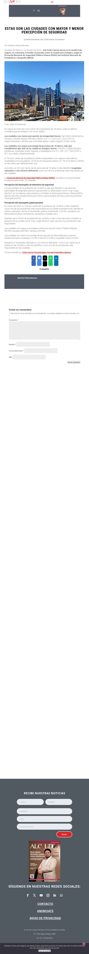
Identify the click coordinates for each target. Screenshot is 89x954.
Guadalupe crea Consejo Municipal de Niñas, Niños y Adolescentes (38, 500)
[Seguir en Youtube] (41, 895)
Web (10, 357)
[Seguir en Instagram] (48, 895)
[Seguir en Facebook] (28, 895)
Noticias (51, 39)
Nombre (12, 344)
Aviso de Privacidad (45, 918)
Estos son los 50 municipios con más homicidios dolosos (46, 252)
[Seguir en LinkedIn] (55, 895)
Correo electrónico (16, 351)
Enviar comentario (74, 362)
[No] (86, 949)
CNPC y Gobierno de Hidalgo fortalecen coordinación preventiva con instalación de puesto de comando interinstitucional (44, 436)
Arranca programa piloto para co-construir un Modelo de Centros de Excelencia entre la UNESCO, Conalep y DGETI (43, 755)
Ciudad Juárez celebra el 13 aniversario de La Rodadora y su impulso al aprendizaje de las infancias (39, 563)
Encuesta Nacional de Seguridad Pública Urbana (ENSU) (31, 178)
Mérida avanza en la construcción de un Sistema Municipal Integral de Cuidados (43, 691)
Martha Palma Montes (33, 39)
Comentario (13, 320)
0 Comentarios (60, 39)
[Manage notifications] (84, 944)
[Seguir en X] (34, 895)
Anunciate (45, 911)
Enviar (64, 834)
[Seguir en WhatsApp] (61, 895)
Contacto (45, 903)
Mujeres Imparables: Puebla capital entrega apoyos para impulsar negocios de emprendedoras (42, 628)
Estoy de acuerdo (45, 951)
